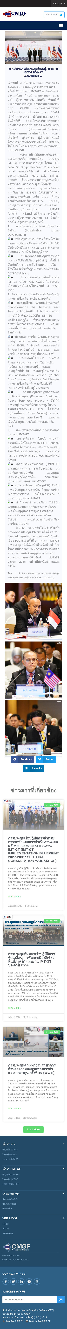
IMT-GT (5, 1224)
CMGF (5, 1259)
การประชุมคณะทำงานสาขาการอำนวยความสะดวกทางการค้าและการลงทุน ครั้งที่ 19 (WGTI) (32, 1069)
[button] (22, 759)
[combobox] (59, 3)
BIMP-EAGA (7, 1233)
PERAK (5, 1229)
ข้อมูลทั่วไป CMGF (10, 1150)
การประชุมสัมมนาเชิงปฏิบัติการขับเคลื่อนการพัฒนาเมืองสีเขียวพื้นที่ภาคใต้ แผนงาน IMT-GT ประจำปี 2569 (31, 959)
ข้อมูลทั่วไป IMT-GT (10, 1174)
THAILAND (24, 1259)
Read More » (14, 897)
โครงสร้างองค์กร (9, 1154)
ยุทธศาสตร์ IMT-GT (10, 1184)
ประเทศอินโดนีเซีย (10, 1199)
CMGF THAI (52, 15)
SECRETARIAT (13, 1259)
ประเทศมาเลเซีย (9, 1204)
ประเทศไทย (7, 1209)
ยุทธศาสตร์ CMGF (10, 1159)
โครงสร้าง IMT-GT (10, 1179)
